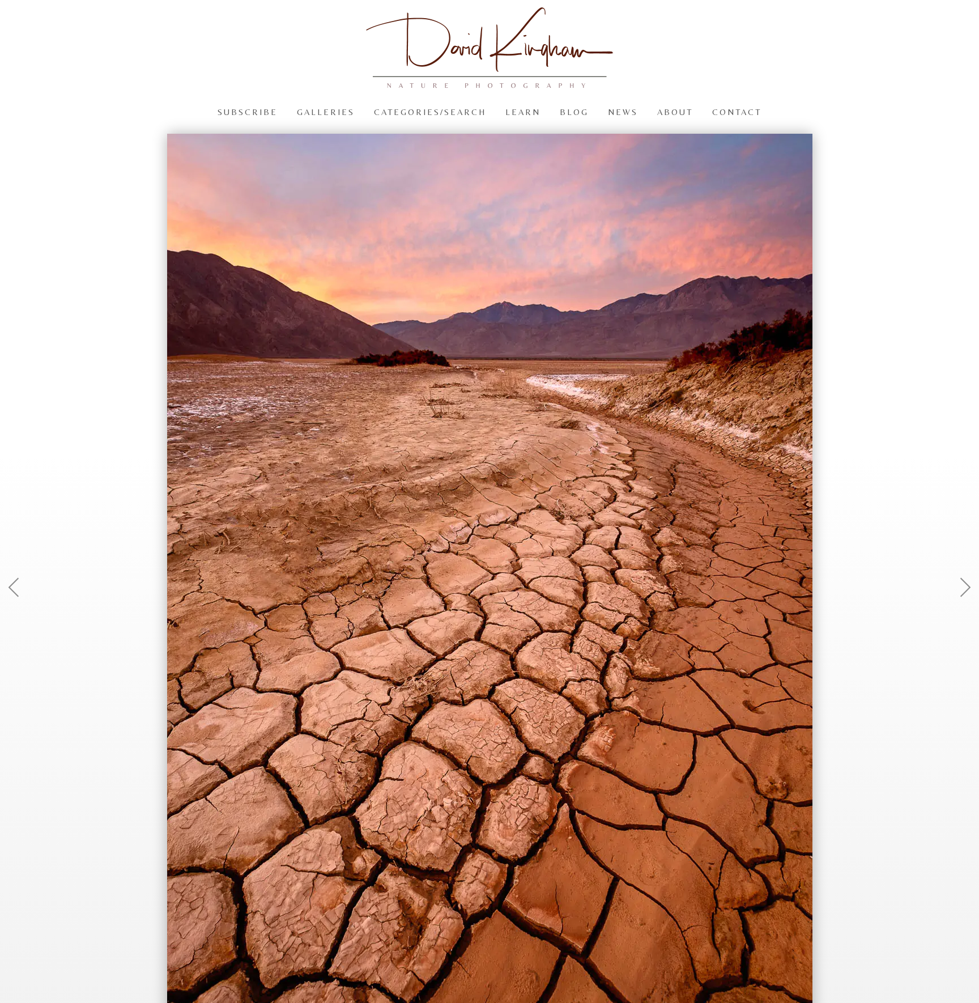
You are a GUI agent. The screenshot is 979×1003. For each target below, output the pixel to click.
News (623, 111)
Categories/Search (430, 111)
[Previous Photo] (20, 614)
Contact (736, 111)
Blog (574, 111)
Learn (522, 111)
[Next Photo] (959, 614)
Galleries (326, 111)
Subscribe (248, 111)
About (675, 111)
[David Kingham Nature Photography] (489, 83)
